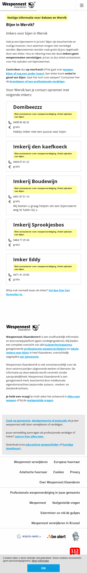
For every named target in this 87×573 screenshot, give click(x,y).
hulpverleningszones (58, 344)
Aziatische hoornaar (33, 472)
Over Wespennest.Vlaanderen (59, 482)
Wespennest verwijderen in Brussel (55, 523)
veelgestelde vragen (40, 400)
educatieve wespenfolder (42, 444)
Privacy (75, 472)
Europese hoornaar (67, 462)
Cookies (58, 472)
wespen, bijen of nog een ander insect (40, 71)
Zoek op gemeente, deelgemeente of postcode (36, 420)
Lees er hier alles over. (29, 436)
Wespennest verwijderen (31, 462)
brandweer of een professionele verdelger (37, 81)
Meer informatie (40, 560)
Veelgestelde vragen (66, 503)
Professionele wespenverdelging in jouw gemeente (45, 493)
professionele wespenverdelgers (45, 349)
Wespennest (37, 503)
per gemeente (29, 356)
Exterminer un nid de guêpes (60, 513)
